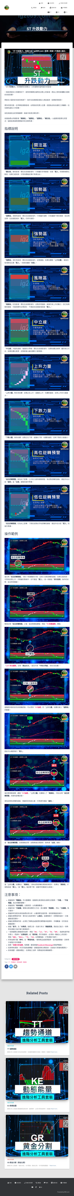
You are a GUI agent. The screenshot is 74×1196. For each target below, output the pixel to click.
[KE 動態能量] (37, 1078)
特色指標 (19, 962)
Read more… (54, 1052)
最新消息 (54, 7)
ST (9, 962)
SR (35, 932)
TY (32, 1187)
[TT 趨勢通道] (37, 1022)
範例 (44, 7)
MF (56, 932)
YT (50, 12)
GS (32, 937)
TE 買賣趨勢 (51, 624)
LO (41, 932)
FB (58, 12)
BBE (14, 937)
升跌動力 (13, 962)
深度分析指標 (64, 3)
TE (27, 937)
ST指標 (38, 707)
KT (46, 932)
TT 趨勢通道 (11, 1049)
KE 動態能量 (12, 1106)
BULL (21, 937)
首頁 (42, 3)
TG (66, 12)
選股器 (34, 7)
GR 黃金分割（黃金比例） (16, 1162)
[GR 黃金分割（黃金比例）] (37, 1135)
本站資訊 (52, 3)
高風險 (25, 962)
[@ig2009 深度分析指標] (6, 7)
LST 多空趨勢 (11, 666)
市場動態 (65, 7)
